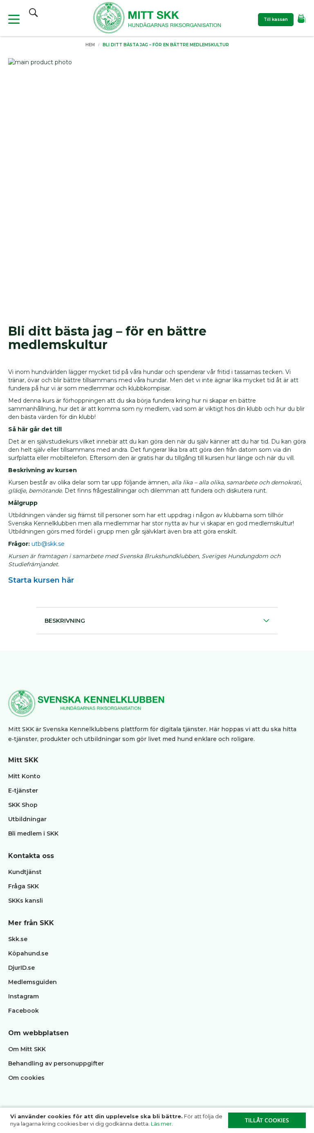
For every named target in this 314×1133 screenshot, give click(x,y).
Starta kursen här (41, 580)
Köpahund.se (28, 953)
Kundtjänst (25, 872)
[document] (158, 1120)
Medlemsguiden (33, 982)
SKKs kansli (25, 900)
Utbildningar (27, 819)
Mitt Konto (24, 776)
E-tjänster (23, 790)
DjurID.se (21, 967)
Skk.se (17, 939)
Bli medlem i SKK (33, 833)
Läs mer (161, 1123)
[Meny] (14, 19)
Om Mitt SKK (27, 1049)
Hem (90, 44)
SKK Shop (23, 805)
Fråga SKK (23, 886)
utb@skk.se (48, 543)
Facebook (23, 1010)
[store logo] (157, 19)
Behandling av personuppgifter (56, 1063)
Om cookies (26, 1077)
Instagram (23, 996)
